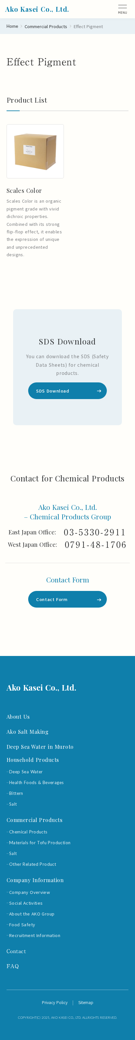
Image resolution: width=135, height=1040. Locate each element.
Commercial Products (46, 26)
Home (12, 26)
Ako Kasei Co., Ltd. (41, 687)
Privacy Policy (55, 1002)
